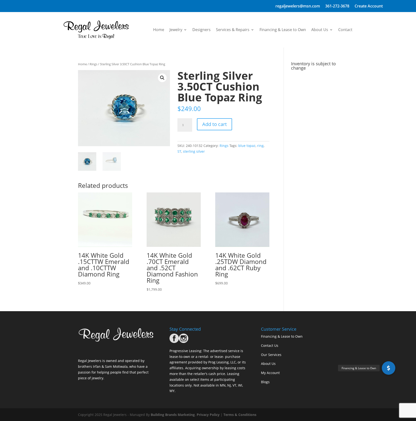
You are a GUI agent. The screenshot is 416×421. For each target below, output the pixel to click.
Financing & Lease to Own (283, 29)
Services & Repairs (232, 29)
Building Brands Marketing (173, 414)
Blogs (265, 382)
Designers (201, 29)
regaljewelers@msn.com (297, 6)
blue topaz (246, 145)
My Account (270, 372)
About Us (319, 29)
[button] (162, 77)
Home (158, 29)
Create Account (369, 6)
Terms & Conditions (239, 414)
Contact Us (269, 345)
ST (179, 151)
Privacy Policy (208, 414)
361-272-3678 (337, 6)
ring (260, 145)
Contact (345, 29)
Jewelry (175, 29)
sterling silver (194, 151)
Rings (93, 64)
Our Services (271, 354)
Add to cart (214, 124)
